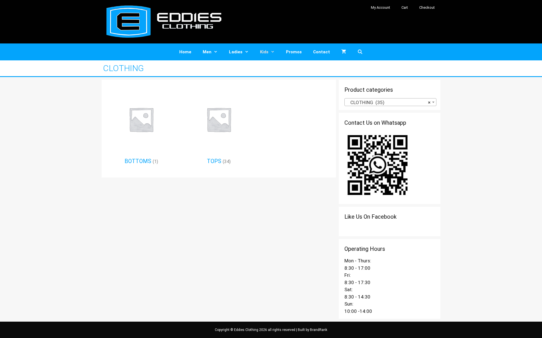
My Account (380, 7)
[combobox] (390, 102)
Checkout (427, 7)
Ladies (235, 51)
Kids (264, 51)
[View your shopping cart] (344, 51)
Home (185, 51)
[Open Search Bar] (360, 51)
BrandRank (318, 330)
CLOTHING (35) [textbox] (388, 102)
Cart (404, 7)
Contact (321, 51)
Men (207, 51)
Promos (294, 51)
